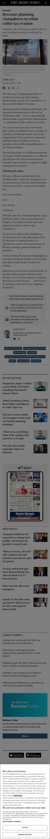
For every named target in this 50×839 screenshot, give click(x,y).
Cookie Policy (17, 795)
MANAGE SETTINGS (25, 834)
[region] (25, 801)
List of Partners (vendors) (12, 821)
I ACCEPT (25, 827)
